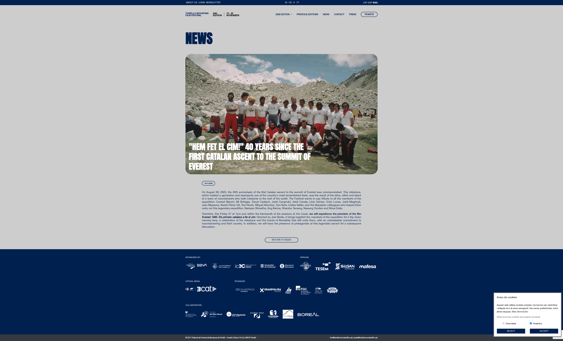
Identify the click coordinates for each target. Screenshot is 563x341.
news (326, 14)
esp (370, 2)
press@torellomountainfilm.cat (366, 338)
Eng (375, 2)
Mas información (520, 311)
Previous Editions (307, 14)
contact (339, 14)
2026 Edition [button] (283, 14)
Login (201, 2)
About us (192, 2)
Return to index (281, 239)
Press (352, 14)
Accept (544, 331)
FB (290, 2)
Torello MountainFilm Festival (196, 14)
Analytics (537, 323)
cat (365, 2)
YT (297, 2)
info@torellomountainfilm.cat (341, 338)
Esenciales (511, 323)
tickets (369, 14)
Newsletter (213, 2)
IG (286, 2)
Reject (511, 331)
